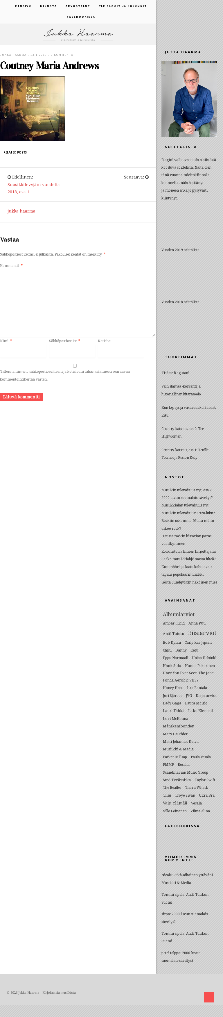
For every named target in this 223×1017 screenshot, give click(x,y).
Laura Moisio (196, 703)
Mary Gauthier (175, 734)
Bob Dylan (172, 642)
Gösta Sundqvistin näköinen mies (189, 582)
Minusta (48, 6)
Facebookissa (81, 17)
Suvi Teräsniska (177, 780)
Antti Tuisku (173, 633)
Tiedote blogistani (175, 373)
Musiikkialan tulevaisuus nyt (184, 505)
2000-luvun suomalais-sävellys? (187, 498)
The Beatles (172, 788)
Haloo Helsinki (204, 658)
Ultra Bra (207, 795)
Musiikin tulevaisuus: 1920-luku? (188, 513)
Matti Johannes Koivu (181, 742)
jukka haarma (13, 55)
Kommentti (11, 266)
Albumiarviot (179, 614)
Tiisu (167, 795)
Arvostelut (78, 6)
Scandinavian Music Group (185, 772)
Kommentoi (64, 55)
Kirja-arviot (206, 695)
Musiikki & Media (178, 749)
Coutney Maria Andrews (49, 65)
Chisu (167, 650)
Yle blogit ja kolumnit (123, 6)
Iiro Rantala (197, 688)
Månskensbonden (178, 726)
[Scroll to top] (209, 997)
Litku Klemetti (200, 711)
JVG (189, 696)
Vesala (196, 803)
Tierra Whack (196, 788)
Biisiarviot (202, 632)
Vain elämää (175, 803)
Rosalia (184, 765)
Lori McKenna (175, 718)
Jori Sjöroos (172, 696)
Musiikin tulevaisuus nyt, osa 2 (186, 490)
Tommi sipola (172, 895)
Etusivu (23, 6)
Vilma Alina (200, 811)
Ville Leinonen (175, 811)
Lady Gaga (172, 703)
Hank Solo (172, 665)
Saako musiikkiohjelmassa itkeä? (188, 559)
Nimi (6, 341)
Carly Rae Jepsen (198, 642)
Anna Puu (197, 623)
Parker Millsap (175, 757)
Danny (181, 650)
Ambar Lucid (174, 623)
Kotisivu (105, 341)
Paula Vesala (201, 757)
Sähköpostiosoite (64, 341)
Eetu (194, 650)
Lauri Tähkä (173, 711)
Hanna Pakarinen (200, 666)
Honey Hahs (173, 688)
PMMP (168, 765)
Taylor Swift (205, 780)
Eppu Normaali (175, 658)
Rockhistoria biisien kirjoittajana (188, 551)
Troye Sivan (185, 795)
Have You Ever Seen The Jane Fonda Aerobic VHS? (188, 676)
